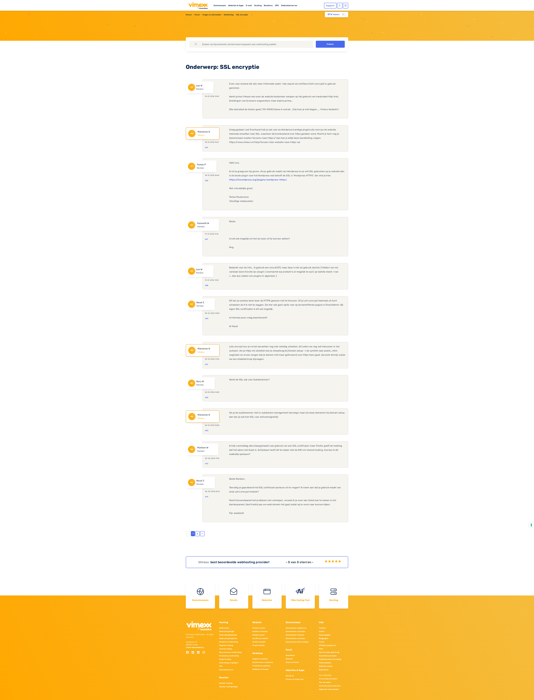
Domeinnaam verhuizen (295, 631)
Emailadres (290, 655)
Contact (322, 628)
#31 (206, 364)
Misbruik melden (325, 666)
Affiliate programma (327, 645)
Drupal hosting (225, 659)
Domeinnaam (220, 5)
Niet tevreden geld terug (329, 652)
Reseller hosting (226, 683)
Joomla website (258, 642)
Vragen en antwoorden (211, 15)
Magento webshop (260, 659)
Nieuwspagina (324, 635)
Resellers (268, 5)
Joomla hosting (225, 649)
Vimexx (189, 15)
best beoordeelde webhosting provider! (240, 562)
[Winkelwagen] (345, 5)
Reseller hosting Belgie (228, 687)
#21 (206, 147)
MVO (321, 649)
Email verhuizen (292, 662)
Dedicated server (289, 5)
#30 (206, 318)
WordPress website (260, 638)
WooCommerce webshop (262, 662)
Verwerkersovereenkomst (329, 686)
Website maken (258, 628)
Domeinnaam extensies (295, 638)
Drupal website (258, 645)
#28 (206, 285)
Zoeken (330, 44)
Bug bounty (323, 670)
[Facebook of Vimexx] (188, 652)
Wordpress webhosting (228, 642)
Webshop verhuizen (260, 669)
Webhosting (228, 15)
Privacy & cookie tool (294, 679)
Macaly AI (290, 676)
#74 (206, 497)
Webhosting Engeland (228, 638)
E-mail (249, 5)
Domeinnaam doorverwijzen (297, 642)
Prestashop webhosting (229, 656)
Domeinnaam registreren (296, 628)
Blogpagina (323, 638)
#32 (206, 397)
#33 (206, 431)
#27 (206, 239)
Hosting (258, 5)
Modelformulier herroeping (330, 659)
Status (321, 631)
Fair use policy (325, 682)
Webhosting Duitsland (228, 635)
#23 (206, 181)
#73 (206, 464)
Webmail (289, 659)
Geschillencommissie (327, 656)
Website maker (258, 635)
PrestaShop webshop (261, 666)
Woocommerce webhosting (230, 652)
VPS (277, 5)
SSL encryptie (242, 15)
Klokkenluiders (325, 663)
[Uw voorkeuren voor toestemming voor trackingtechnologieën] (531, 525)
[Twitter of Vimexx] (194, 652)
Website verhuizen (260, 631)
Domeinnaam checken (295, 635)
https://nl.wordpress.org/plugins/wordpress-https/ (258, 179)
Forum (197, 15)
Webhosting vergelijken (228, 663)
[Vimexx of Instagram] (204, 652)
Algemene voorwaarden (329, 689)
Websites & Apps (236, 5)
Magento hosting (226, 645)
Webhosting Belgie (226, 631)
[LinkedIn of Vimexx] (199, 652)
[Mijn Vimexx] (339, 5)
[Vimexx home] (197, 5)
